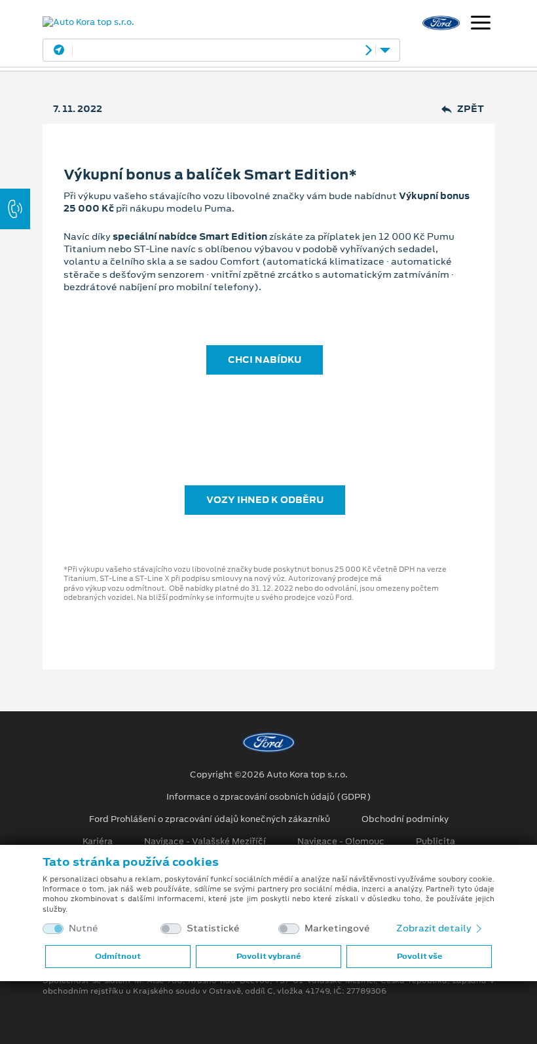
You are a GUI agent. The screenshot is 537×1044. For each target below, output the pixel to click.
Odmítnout (118, 956)
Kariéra (98, 842)
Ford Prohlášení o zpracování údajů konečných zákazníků (209, 819)
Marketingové (337, 928)
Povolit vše (419, 956)
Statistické (213, 928)
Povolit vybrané (268, 956)
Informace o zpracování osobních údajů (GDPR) (268, 797)
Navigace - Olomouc (340, 842)
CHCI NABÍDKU (264, 359)
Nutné (83, 928)
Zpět (470, 109)
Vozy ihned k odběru (265, 499)
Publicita (435, 842)
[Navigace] (481, 24)
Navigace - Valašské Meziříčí (205, 842)
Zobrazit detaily (434, 928)
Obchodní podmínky (405, 819)
